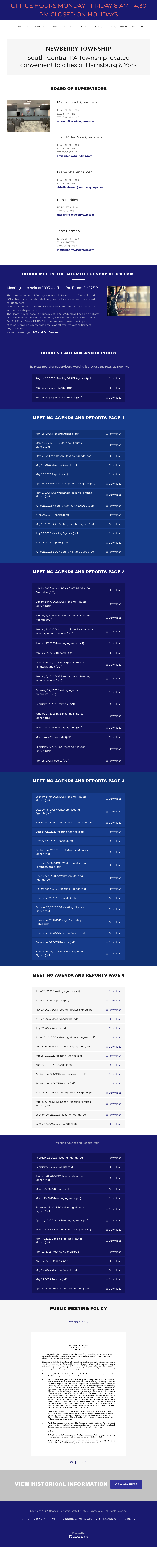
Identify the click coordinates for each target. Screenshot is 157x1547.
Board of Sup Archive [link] (120, 1519)
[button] (35, 27)
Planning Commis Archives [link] (80, 1519)
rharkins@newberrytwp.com (75, 214)
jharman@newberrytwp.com (75, 249)
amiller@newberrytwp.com (74, 155)
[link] (78, 49)
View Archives (126, 1484)
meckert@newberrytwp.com (75, 121)
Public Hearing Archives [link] (38, 1519)
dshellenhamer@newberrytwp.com (80, 187)
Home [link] (18, 26)
